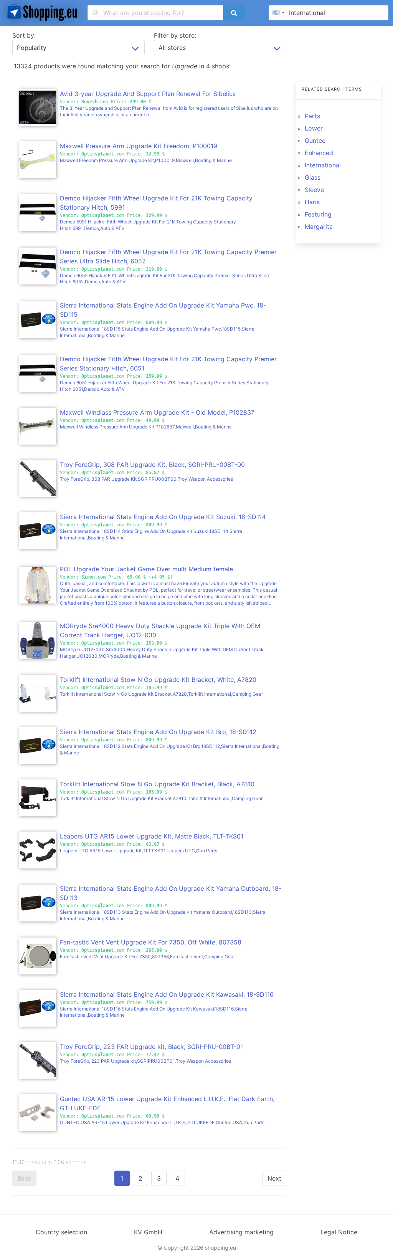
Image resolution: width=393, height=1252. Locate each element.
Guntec (315, 140)
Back (24, 1178)
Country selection (61, 1232)
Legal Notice (338, 1232)
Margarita (319, 226)
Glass (312, 177)
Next (274, 1178)
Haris (312, 202)
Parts (312, 116)
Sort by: (24, 35)
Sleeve (314, 190)
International (323, 165)
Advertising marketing (241, 1232)
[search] (233, 12)
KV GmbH (148, 1232)
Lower (314, 128)
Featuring (318, 214)
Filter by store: (175, 35)
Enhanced (319, 153)
